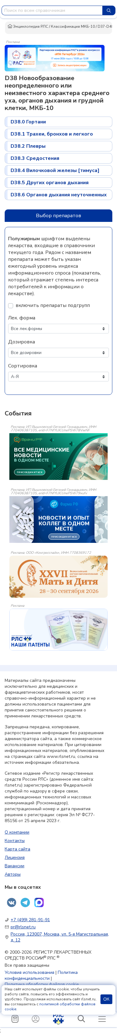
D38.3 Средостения (35, 158)
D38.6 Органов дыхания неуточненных (59, 194)
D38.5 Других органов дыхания (50, 182)
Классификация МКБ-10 (73, 26)
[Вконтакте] (11, 902)
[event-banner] (58, 577)
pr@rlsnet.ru (23, 927)
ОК (106, 999)
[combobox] (52, 10)
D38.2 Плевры (28, 146)
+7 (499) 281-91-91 (30, 920)
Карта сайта (17, 849)
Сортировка (22, 365)
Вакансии (14, 866)
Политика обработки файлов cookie (42, 984)
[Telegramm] (25, 902)
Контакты (15, 841)
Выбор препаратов (58, 215)
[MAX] (39, 902)
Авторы (13, 874)
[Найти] (108, 10)
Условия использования (29, 972)
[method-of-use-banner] (55, 57)
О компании (17, 832)
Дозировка (21, 341)
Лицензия (15, 857)
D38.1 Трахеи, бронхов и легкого (52, 134)
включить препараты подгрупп (53, 305)
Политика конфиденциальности (41, 975)
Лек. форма (21, 317)
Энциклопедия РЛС (30, 26)
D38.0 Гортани (28, 121)
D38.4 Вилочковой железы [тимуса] (55, 170)
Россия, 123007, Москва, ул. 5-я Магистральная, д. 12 (60, 937)
